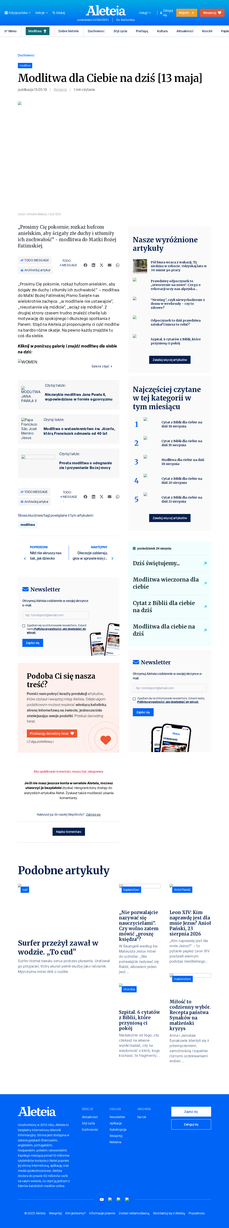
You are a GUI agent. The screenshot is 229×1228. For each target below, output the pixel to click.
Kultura (162, 31)
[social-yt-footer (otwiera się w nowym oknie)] (102, 1199)
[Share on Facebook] (85, 265)
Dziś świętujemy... (156, 563)
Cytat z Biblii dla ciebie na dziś (164, 607)
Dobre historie (69, 31)
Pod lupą (142, 31)
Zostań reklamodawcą (134, 1213)
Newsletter (117, 1117)
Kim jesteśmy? (75, 1213)
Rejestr (184, 13)
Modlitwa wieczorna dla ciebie (166, 583)
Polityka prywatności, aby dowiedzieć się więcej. (56, 630)
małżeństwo (182, 979)
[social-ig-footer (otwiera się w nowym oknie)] (127, 1199)
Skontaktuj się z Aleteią (169, 1213)
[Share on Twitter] (101, 265)
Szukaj (60, 13)
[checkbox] (23, 626)
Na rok (141, 1117)
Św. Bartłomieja (125, 20)
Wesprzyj (209, 13)
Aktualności (184, 31)
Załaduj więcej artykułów (170, 360)
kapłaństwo (131, 890)
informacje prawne (102, 1213)
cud (24, 890)
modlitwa (28, 524)
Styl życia (120, 31)
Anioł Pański (182, 890)
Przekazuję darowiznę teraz (49, 733)
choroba (129, 989)
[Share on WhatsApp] (117, 265)
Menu (12, 31)
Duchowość (96, 31)
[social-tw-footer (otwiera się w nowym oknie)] (119, 1199)
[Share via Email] (109, 265)
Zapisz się (33, 643)
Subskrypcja (118, 1130)
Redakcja (60, 89)
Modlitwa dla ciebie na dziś (164, 630)
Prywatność (197, 1213)
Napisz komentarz (68, 831)
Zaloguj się (168, 13)
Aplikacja (116, 1123)
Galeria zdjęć (101, 366)
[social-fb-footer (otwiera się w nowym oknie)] (110, 1199)
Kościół (207, 31)
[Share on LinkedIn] (93, 265)
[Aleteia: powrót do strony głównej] (106, 10)
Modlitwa (34, 31)
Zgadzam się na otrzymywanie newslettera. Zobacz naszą (57, 629)
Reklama (115, 1142)
